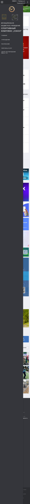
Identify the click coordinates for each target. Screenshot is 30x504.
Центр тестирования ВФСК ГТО (8, 52)
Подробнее (25, 94)
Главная (4, 35)
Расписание (5, 44)
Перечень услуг (6, 48)
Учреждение (5, 40)
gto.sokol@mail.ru (23, 418)
